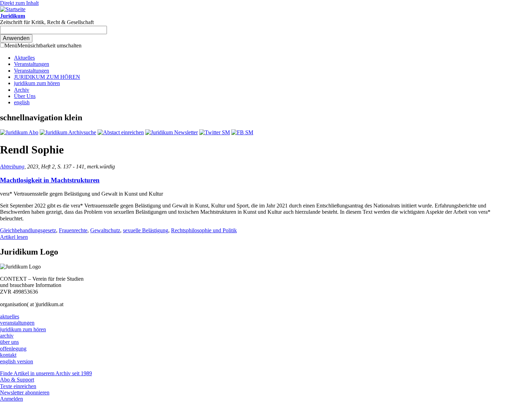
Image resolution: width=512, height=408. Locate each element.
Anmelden (11, 399)
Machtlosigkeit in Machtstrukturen (50, 180)
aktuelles (9, 316)
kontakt (8, 355)
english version (16, 361)
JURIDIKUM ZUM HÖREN (47, 77)
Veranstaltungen (31, 64)
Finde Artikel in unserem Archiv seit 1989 (46, 373)
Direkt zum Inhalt (19, 3)
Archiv (21, 90)
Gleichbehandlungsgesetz (28, 230)
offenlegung (13, 349)
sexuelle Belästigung (145, 230)
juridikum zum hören (37, 83)
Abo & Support (17, 380)
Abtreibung (12, 166)
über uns (9, 342)
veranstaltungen (17, 323)
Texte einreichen (18, 386)
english (22, 102)
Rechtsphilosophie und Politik (204, 230)
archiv (7, 336)
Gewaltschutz (105, 230)
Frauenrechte (73, 230)
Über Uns (25, 96)
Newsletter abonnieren (24, 392)
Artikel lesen (14, 237)
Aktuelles (24, 58)
